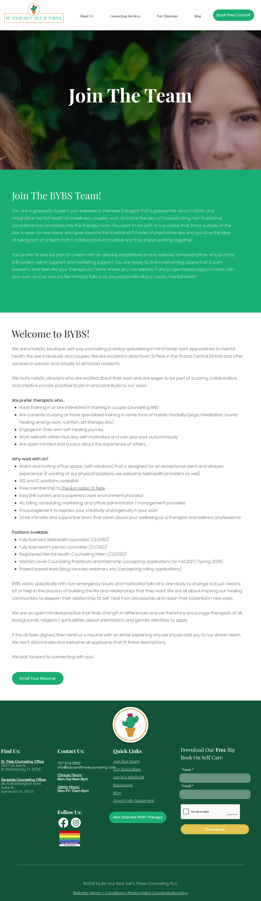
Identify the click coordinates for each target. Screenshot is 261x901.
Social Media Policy (171, 892)
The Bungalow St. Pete (83, 488)
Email (186, 786)
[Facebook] (63, 823)
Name (186, 769)
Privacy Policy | (141, 892)
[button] (86, 14)
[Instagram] (76, 823)
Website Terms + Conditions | (100, 892)
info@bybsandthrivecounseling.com (87, 767)
